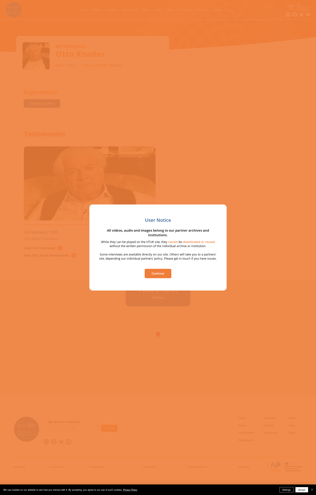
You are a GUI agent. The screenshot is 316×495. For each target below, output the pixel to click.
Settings (286, 489)
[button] (158, 273)
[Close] (312, 489)
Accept (301, 489)
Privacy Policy (130, 489)
